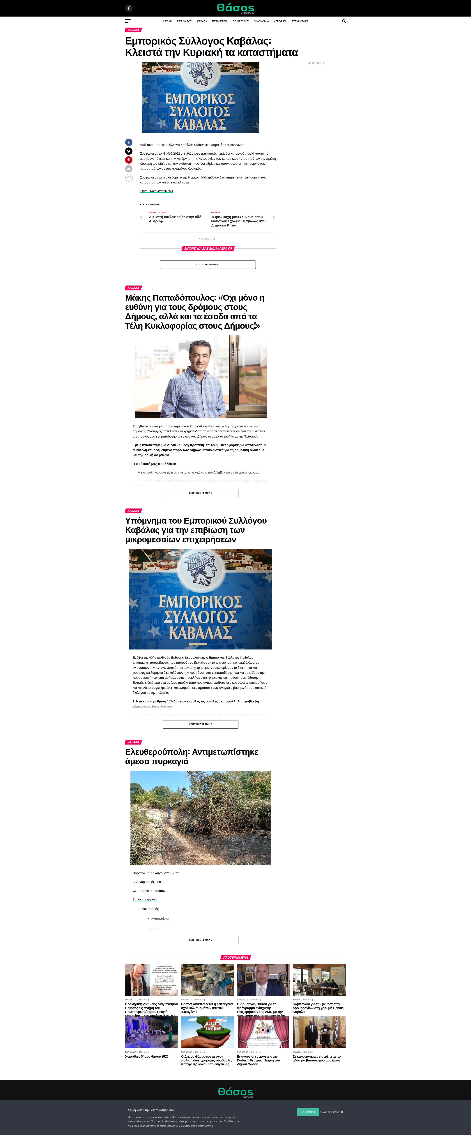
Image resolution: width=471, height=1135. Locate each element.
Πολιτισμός (241, 21)
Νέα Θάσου (184, 21)
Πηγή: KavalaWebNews (156, 191)
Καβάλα (202, 21)
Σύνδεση (139, 899)
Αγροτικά (280, 21)
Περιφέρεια (219, 21)
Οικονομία (261, 21)
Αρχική (167, 21)
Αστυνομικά (300, 21)
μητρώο (151, 899)
